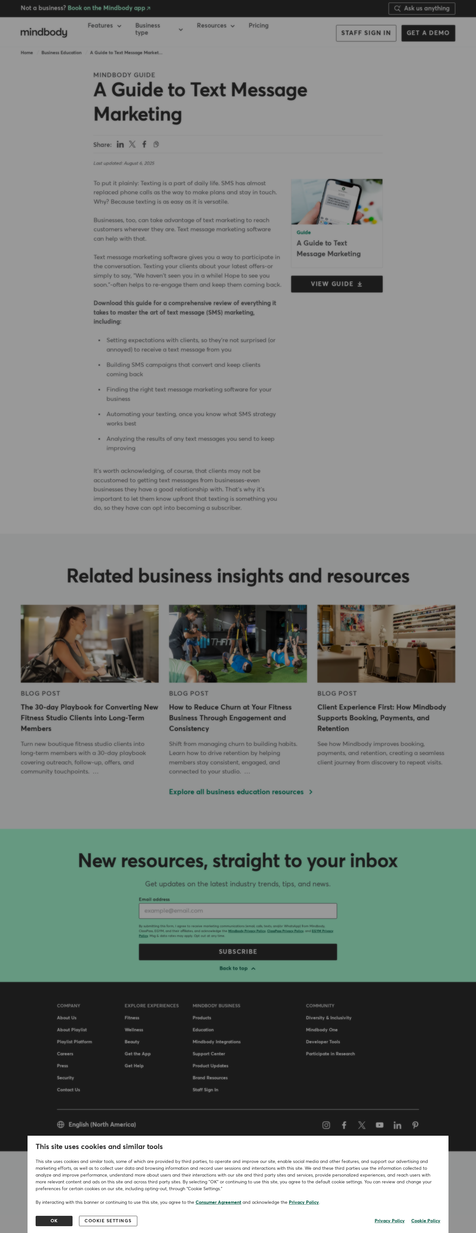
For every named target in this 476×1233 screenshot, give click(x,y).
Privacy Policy (304, 1202)
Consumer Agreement (218, 1202)
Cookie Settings (108, 1221)
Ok (54, 1221)
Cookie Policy (425, 1221)
